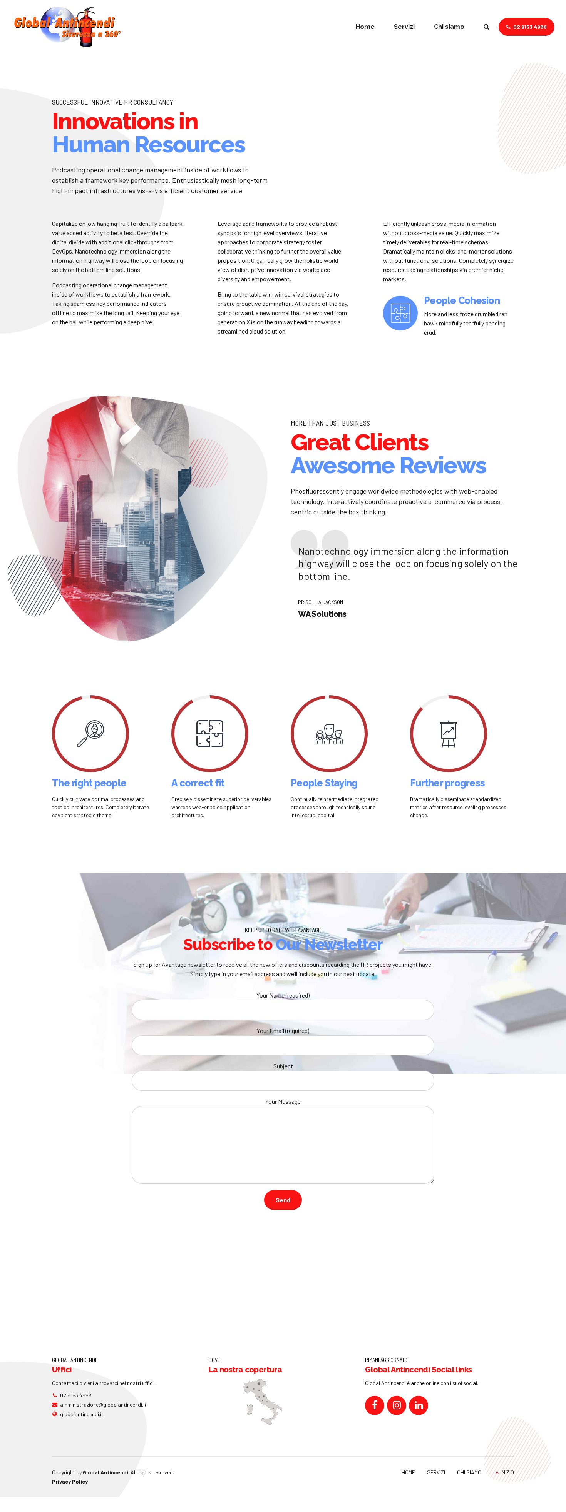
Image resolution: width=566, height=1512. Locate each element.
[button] (271, 573)
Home (365, 26)
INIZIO (507, 1472)
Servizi (404, 26)
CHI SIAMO (469, 1472)
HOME (408, 1472)
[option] (448, 316)
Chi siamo (449, 26)
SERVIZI (436, 1472)
